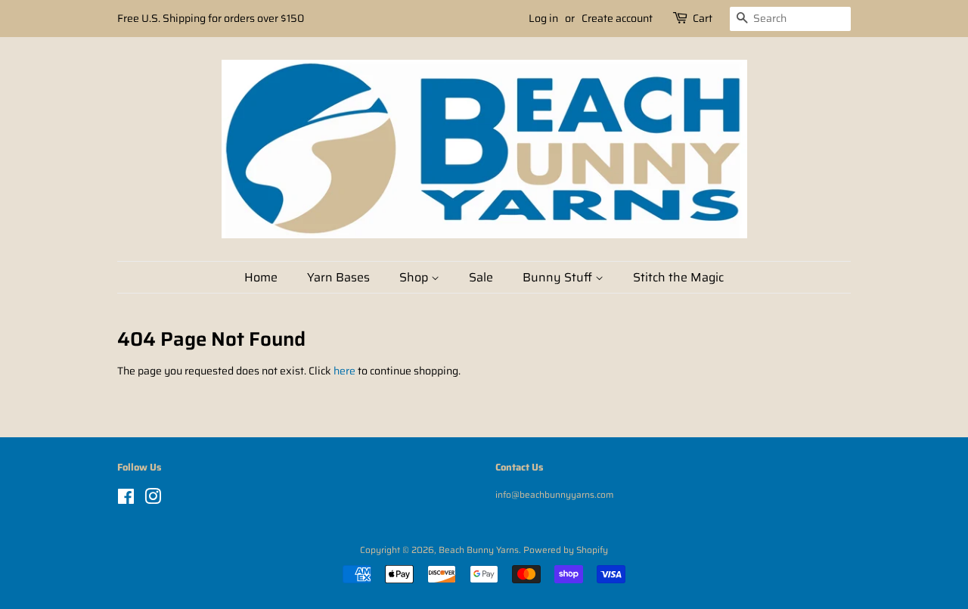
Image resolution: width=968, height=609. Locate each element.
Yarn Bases (338, 277)
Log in (543, 18)
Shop (415, 277)
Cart (702, 18)
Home (261, 277)
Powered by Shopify (565, 549)
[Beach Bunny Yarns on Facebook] (126, 499)
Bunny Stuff (559, 277)
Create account (617, 18)
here (344, 370)
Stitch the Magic (678, 277)
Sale (481, 277)
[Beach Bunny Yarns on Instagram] (152, 499)
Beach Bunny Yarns (479, 549)
